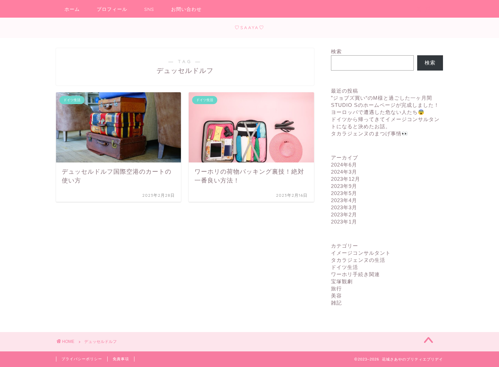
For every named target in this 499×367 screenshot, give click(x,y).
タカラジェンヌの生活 (358, 260)
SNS (149, 9)
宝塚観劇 (342, 281)
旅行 (336, 288)
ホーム (72, 9)
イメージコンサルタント (361, 253)
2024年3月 (344, 172)
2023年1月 (344, 222)
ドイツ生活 (344, 267)
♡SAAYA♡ (250, 27)
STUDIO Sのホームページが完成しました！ (385, 105)
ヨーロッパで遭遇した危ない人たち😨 (378, 112)
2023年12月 (345, 179)
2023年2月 (344, 214)
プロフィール (112, 9)
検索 (336, 51)
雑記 (336, 303)
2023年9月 (344, 186)
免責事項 (121, 359)
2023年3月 (344, 207)
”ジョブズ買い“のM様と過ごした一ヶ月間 (381, 98)
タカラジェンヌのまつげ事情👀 (369, 133)
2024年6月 (344, 165)
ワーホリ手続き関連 (355, 274)
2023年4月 (344, 200)
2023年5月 (344, 193)
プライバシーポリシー (81, 359)
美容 (336, 295)
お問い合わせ (186, 9)
